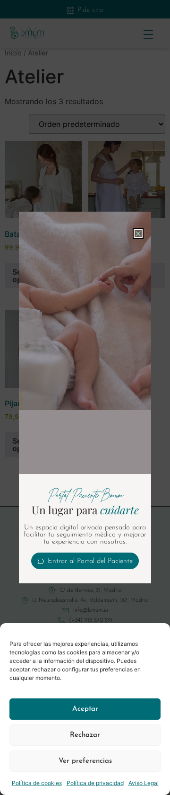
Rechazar (85, 735)
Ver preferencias (85, 761)
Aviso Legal (143, 782)
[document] (85, 397)
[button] (138, 233)
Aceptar (85, 709)
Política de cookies (37, 782)
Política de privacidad (95, 782)
